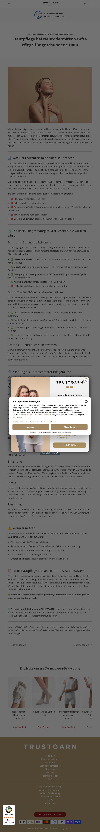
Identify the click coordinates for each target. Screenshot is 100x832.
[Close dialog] (85, 380)
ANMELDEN (69, 445)
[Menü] (13, 806)
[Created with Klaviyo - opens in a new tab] (50, 453)
